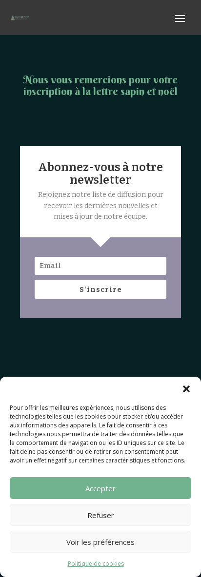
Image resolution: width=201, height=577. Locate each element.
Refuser (100, 515)
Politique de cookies (96, 563)
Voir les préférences (100, 542)
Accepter (100, 488)
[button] (186, 389)
